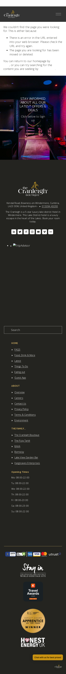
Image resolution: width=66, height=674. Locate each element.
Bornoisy (19, 451)
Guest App (20, 377)
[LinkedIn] (13, 231)
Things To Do (21, 366)
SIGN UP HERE (33, 133)
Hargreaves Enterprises (27, 462)
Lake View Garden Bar (26, 457)
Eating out (19, 371)
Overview (19, 392)
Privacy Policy (21, 408)
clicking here (47, 69)
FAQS (17, 349)
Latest (17, 360)
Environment (21, 420)
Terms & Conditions (25, 414)
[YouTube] (38, 231)
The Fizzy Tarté (22, 440)
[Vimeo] (44, 231)
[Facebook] (26, 231)
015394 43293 (50, 206)
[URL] (50, 231)
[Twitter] (19, 231)
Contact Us (20, 403)
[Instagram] (32, 231)
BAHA (17, 446)
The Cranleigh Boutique (26, 434)
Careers (18, 397)
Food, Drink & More (24, 355)
